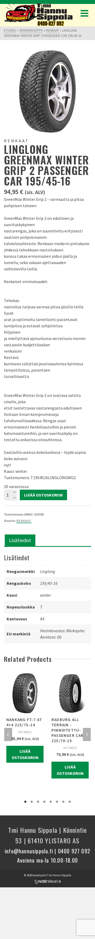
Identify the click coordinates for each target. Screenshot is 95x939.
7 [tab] (63, 801)
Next (87, 734)
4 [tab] (44, 801)
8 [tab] (69, 801)
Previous (8, 734)
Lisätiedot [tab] (20, 540)
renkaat (23, 521)
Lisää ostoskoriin (43, 495)
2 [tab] (31, 801)
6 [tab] (57, 801)
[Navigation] (84, 13)
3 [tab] (38, 801)
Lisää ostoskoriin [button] (25, 754)
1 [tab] (25, 801)
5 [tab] (50, 801)
